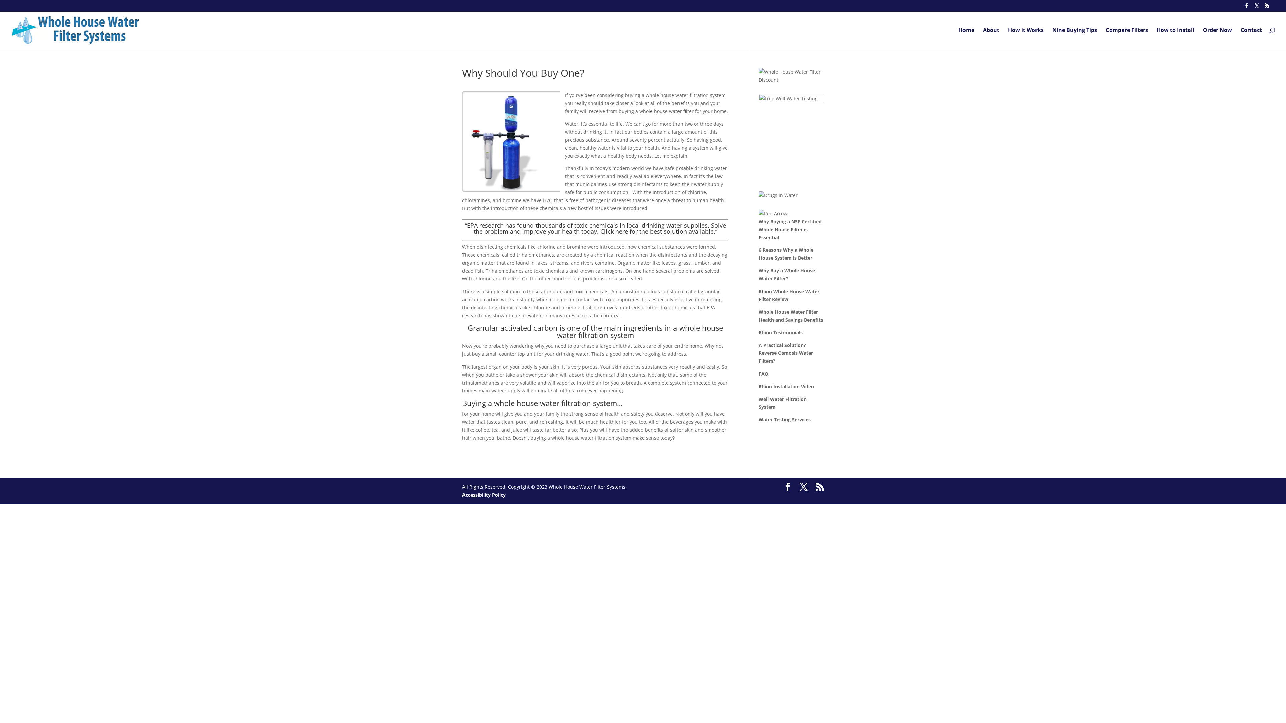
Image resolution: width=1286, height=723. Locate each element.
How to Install (1175, 31)
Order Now (1217, 31)
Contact (1251, 31)
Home (966, 31)
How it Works (1026, 31)
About (991, 31)
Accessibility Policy (484, 495)
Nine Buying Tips (1074, 31)
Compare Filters (1127, 31)
